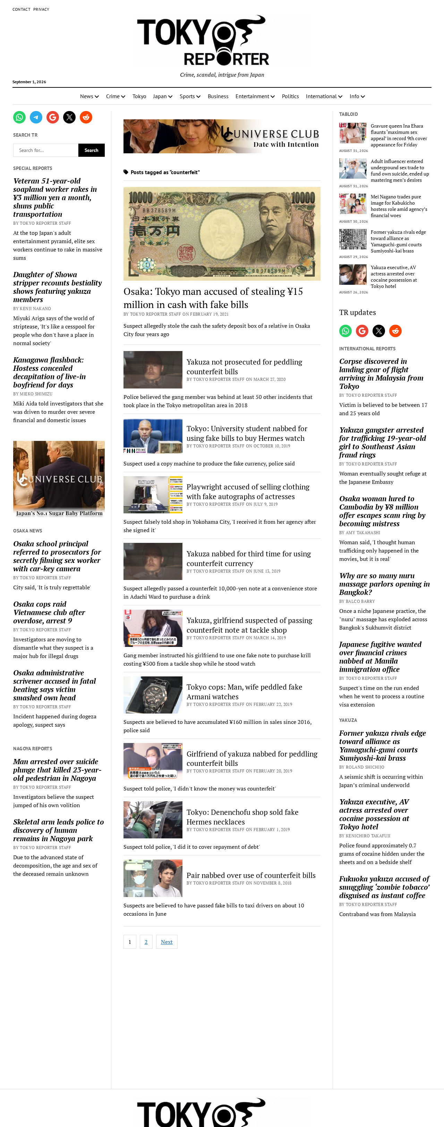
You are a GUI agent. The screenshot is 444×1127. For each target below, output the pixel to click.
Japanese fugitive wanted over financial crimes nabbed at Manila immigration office (380, 656)
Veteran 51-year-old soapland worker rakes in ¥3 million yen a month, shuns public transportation (55, 197)
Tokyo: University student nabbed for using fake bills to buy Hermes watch (247, 433)
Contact (21, 9)
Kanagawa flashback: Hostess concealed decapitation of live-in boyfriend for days (49, 372)
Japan (160, 96)
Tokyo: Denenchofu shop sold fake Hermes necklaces (243, 817)
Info (354, 96)
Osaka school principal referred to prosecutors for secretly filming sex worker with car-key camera (57, 556)
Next (167, 942)
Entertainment (252, 96)
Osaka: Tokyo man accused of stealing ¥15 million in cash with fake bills (213, 298)
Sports (187, 96)
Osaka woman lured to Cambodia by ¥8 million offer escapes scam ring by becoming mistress (382, 511)
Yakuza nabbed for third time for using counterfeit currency (249, 558)
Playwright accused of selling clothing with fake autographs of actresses (248, 491)
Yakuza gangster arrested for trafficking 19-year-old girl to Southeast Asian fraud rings (382, 442)
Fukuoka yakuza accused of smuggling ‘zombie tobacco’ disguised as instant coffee (384, 886)
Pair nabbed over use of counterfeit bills (251, 875)
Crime (113, 96)
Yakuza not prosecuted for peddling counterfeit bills (244, 366)
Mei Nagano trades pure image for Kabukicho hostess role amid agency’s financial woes (399, 206)
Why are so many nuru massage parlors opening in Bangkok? (384, 583)
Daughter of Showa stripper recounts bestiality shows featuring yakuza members (57, 287)
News (86, 96)
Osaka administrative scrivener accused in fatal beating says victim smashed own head (54, 685)
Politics (290, 96)
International (321, 96)
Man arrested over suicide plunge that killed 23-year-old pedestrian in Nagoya (57, 769)
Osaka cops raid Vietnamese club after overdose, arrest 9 (49, 612)
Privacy (41, 9)
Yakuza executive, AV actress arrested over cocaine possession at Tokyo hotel (394, 276)
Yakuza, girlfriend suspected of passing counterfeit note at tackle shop (249, 625)
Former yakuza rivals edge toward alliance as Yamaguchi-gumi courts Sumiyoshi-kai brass (398, 241)
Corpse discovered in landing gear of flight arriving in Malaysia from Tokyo (381, 373)
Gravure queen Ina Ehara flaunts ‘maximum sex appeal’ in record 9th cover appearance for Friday (399, 135)
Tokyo (139, 96)
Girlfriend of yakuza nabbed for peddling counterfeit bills (252, 758)
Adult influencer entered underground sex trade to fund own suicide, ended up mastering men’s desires (400, 170)
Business (218, 96)
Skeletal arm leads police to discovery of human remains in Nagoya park (58, 830)
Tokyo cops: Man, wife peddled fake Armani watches (244, 691)
